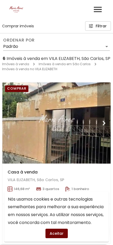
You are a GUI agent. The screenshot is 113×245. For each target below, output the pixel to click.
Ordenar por (19, 40)
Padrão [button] (10, 46)
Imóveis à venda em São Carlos (65, 64)
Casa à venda (23, 172)
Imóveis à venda (15, 64)
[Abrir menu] (97, 9)
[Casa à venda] (56, 123)
